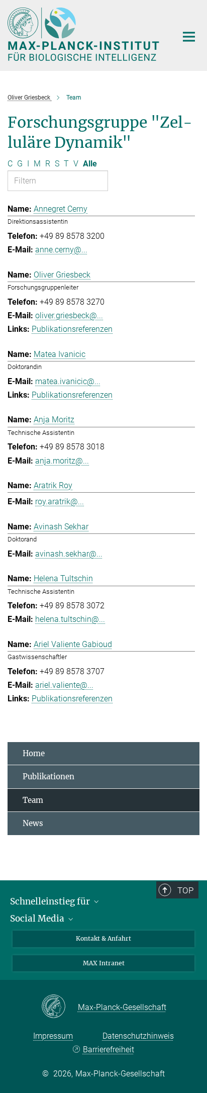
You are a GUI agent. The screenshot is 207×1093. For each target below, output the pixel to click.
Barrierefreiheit (108, 1049)
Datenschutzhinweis (138, 1036)
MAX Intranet (104, 963)
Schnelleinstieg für (51, 901)
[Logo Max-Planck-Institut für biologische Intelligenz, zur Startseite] (85, 34)
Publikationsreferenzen (72, 329)
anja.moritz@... (62, 461)
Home (34, 753)
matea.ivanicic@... (67, 381)
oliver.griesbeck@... (69, 315)
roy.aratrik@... (59, 501)
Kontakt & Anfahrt (103, 938)
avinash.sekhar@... (68, 554)
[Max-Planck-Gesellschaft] (59, 1007)
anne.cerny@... (61, 249)
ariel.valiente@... (64, 685)
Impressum (53, 1036)
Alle (90, 163)
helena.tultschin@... (70, 619)
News (33, 823)
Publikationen (48, 776)
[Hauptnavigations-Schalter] (189, 37)
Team (33, 800)
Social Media (38, 919)
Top (185, 890)
